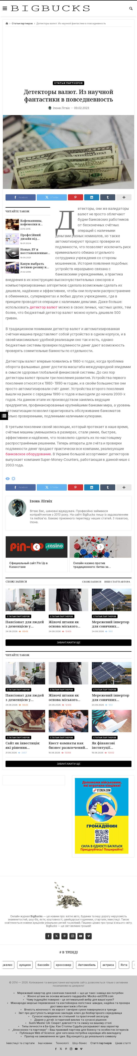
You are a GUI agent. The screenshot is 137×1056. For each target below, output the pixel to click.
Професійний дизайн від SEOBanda (30, 236)
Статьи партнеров (22, 23)
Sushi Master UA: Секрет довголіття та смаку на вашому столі (70, 1022)
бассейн (33, 965)
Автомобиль (77, 965)
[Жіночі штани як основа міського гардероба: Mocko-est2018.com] (68, 600)
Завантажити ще (68, 642)
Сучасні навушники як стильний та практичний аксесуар (70, 1016)
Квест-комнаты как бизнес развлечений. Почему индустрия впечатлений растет (67, 745)
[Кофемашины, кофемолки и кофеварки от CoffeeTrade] (12, 224)
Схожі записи (91, 581)
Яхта (114, 965)
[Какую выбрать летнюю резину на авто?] (12, 267)
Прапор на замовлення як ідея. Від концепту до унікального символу (70, 1036)
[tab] (92, 581)
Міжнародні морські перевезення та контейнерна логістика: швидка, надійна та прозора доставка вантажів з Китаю (70, 1004)
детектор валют (44, 307)
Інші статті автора (117, 581)
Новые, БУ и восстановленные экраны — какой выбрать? (34, 251)
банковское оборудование (28, 454)
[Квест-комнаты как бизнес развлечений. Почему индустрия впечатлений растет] (68, 721)
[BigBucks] (50, 8)
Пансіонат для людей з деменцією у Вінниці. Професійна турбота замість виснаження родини (25, 624)
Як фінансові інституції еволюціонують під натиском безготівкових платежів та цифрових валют (109, 745)
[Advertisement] (68, 54)
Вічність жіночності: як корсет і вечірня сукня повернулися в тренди (70, 1009)
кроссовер (54, 965)
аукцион (15, 965)
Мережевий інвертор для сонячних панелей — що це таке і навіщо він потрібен (110, 624)
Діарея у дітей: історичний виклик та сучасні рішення (70, 1019)
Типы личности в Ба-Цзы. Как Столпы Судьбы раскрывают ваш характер (70, 1026)
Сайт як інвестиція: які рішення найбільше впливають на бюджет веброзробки (25, 745)
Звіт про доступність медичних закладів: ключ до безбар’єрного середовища (70, 1012)
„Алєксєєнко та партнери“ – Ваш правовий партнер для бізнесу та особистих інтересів (70, 1029)
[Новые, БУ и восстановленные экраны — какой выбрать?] (12, 253)
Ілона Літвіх (41, 501)
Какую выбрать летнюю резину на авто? (34, 265)
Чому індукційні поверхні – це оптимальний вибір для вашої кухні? (70, 999)
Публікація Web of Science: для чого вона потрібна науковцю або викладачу (70, 1032)
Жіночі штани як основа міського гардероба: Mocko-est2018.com (65, 624)
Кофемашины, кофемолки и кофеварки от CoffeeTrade (31, 222)
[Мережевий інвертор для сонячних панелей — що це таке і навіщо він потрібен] (111, 600)
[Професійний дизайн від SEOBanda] (12, 239)
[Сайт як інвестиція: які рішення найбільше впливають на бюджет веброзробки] (25, 721)
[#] (56, 1048)
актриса (98, 965)
